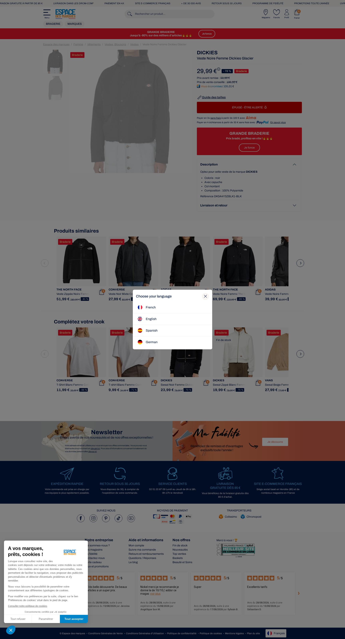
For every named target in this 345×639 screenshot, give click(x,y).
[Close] (205, 296)
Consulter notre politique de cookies (27, 606)
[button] (11, 630)
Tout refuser (18, 618)
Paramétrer (46, 618)
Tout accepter (73, 618)
